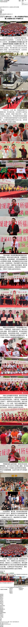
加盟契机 (1, 611)
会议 (1, 620)
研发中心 (1, 597)
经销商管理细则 (3, 612)
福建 (18, 7)
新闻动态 (1, 608)
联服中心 (1, 613)
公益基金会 (11, 7)
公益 (1, 618)
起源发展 (1, 595)
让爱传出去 (15, 7)
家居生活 (1, 603)
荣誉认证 (1, 596)
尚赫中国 (11, 588)
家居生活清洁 (2, 605)
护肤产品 (1, 602)
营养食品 (1, 601)
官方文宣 (1, 617)
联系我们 (1, 598)
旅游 (1, 619)
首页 (5, 7)
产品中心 (11, 589)
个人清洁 (1, 604)
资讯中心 (7, 7)
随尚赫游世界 (2, 609)
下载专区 (11, 593)
